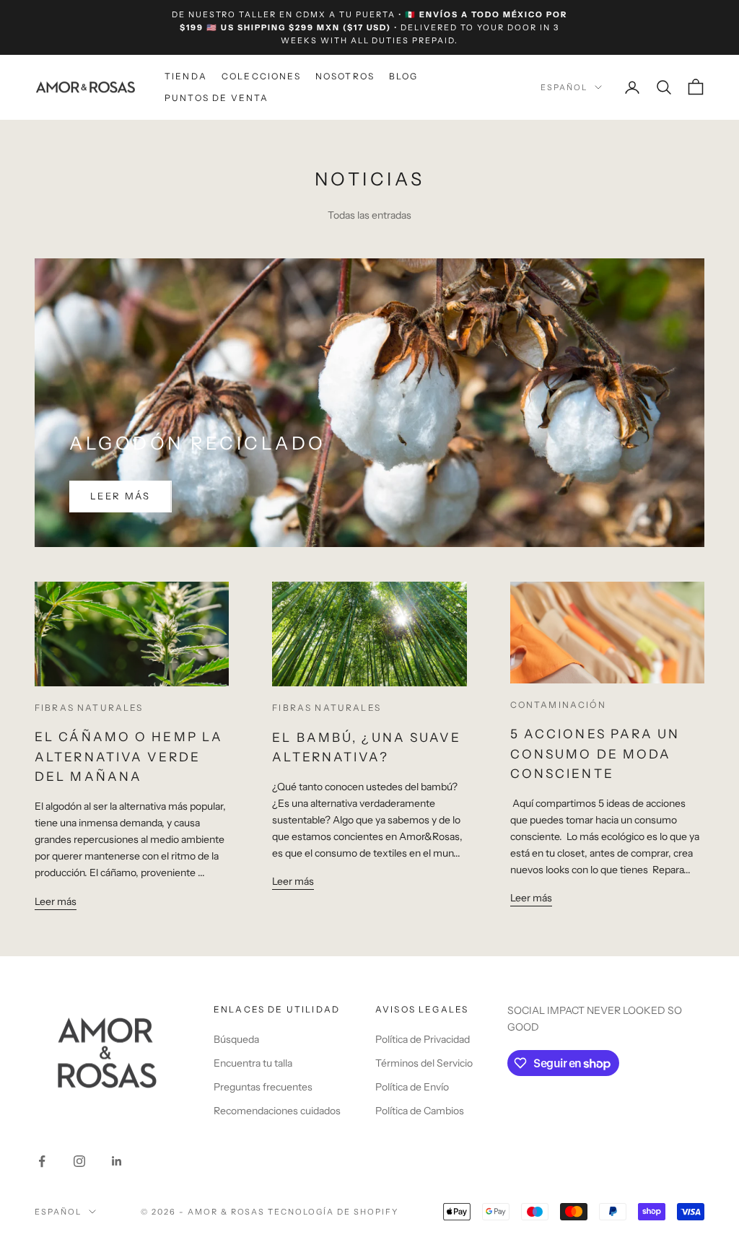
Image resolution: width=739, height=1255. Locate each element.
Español (564, 87)
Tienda (186, 76)
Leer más (120, 496)
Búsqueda (236, 1039)
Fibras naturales (89, 707)
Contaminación (558, 704)
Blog (404, 76)
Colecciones (261, 76)
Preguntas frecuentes (263, 1086)
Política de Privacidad (422, 1039)
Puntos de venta (216, 97)
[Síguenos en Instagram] (79, 1161)
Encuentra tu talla (253, 1063)
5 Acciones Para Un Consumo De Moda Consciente (595, 753)
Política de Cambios (419, 1110)
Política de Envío (412, 1086)
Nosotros (345, 76)
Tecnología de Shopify (333, 1212)
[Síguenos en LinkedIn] (117, 1161)
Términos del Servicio (424, 1063)
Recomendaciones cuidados (277, 1110)
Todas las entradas (369, 215)
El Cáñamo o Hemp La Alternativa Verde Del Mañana (129, 756)
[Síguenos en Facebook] (42, 1161)
